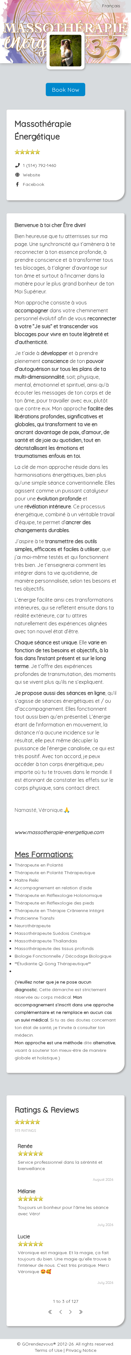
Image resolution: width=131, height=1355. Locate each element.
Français (111, 6)
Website (30, 175)
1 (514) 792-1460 (39, 165)
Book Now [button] (65, 89)
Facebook (32, 184)
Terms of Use (48, 1350)
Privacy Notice (81, 1350)
